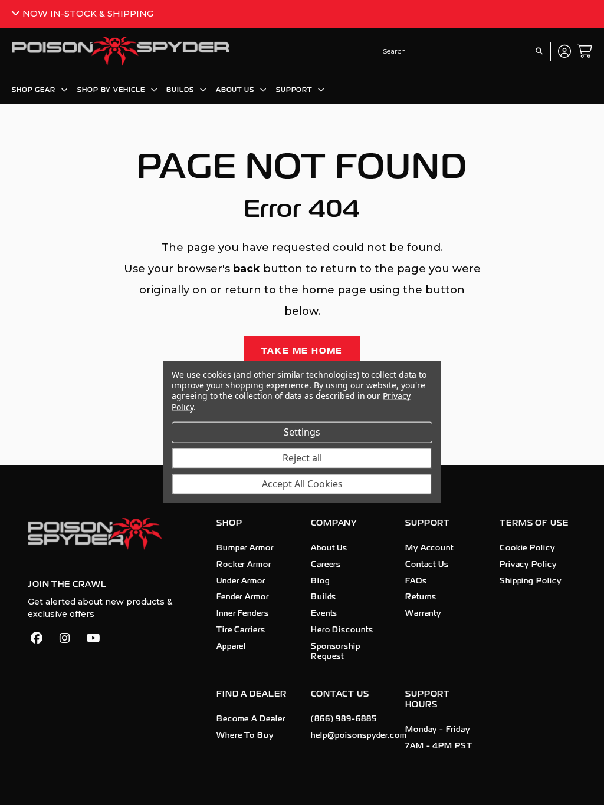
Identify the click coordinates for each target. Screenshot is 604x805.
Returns (420, 597)
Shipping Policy (531, 581)
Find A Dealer (251, 694)
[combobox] (453, 51)
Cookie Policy (527, 548)
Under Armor (240, 581)
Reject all (302, 457)
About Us (329, 548)
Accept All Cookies (302, 483)
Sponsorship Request (335, 651)
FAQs (416, 581)
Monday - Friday (437, 729)
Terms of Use (534, 523)
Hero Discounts (342, 630)
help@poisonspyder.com (359, 735)
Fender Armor (242, 597)
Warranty (423, 613)
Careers (326, 564)
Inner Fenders (242, 613)
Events (324, 613)
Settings (302, 431)
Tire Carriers (240, 630)
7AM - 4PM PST (438, 746)
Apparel (231, 646)
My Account (429, 548)
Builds (323, 597)
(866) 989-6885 (344, 719)
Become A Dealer (250, 719)
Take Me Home (302, 350)
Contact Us (427, 564)
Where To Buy (245, 735)
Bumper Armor (245, 548)
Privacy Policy (528, 564)
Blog (320, 581)
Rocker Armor (243, 564)
